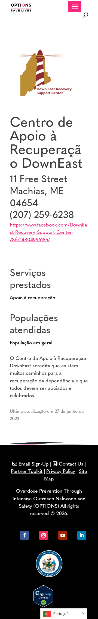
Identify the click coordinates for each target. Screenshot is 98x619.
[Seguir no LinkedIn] (81, 535)
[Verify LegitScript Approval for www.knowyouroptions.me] (43, 606)
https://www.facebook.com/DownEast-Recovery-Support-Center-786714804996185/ (48, 233)
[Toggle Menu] (75, 6)
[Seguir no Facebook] (24, 535)
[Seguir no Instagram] (43, 535)
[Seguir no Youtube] (62, 535)
